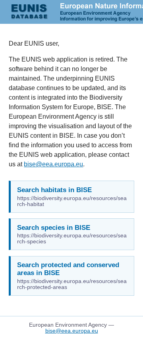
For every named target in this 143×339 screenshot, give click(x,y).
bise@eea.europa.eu (53, 164)
